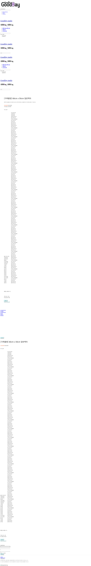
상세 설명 (1, 311)
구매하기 (2, 337)
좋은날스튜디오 (5, 11)
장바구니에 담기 (3, 540)
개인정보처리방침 (2, 557)
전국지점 (4, 13)
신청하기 (2, 554)
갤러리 (4, 12)
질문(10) (1, 314)
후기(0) (1, 313)
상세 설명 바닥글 (3, 312)
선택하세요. (6, 257)
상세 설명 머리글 (3, 310)
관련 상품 (1, 315)
